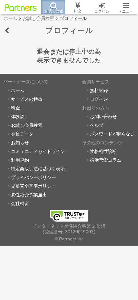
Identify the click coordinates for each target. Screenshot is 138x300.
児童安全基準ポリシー (33, 186)
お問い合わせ (103, 116)
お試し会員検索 (26, 125)
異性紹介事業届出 (29, 194)
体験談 (17, 116)
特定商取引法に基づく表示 (38, 168)
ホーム (17, 90)
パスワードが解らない (112, 134)
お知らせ (20, 142)
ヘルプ (96, 125)
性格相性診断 (103, 151)
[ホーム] (20, 7)
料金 (15, 108)
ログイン (99, 99)
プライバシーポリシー (33, 177)
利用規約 (20, 160)
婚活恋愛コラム (105, 160)
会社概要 (20, 203)
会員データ (22, 134)
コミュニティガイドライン (38, 151)
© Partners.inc (69, 239)
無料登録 (99, 90)
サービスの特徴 (26, 99)
